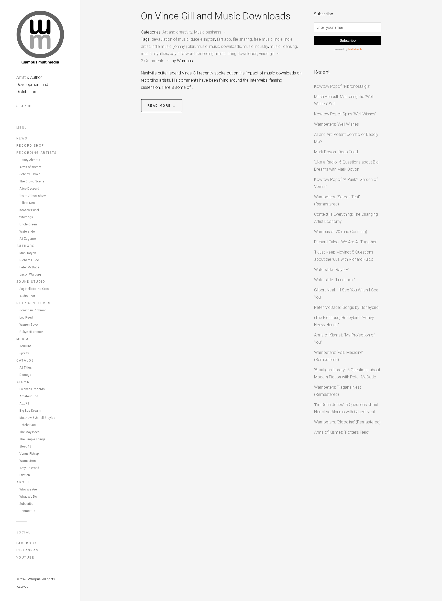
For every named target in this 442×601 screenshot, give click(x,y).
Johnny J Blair (29, 174)
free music (263, 39)
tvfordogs (26, 217)
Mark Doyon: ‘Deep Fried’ (336, 151)
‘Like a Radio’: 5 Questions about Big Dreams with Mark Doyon (346, 166)
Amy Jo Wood (29, 468)
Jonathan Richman (33, 310)
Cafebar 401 (28, 425)
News (21, 138)
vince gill (266, 53)
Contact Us (27, 511)
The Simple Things (32, 439)
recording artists (211, 53)
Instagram (27, 550)
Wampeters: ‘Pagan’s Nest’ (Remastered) (338, 391)
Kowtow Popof (29, 210)
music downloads (225, 46)
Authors (25, 246)
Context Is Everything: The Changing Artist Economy (346, 218)
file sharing (242, 39)
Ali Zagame (27, 239)
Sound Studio (31, 281)
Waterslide (27, 231)
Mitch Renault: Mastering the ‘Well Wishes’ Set (343, 100)
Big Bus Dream (30, 410)
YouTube (25, 346)
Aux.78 (24, 403)
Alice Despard (29, 188)
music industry (255, 46)
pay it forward (182, 53)
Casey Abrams (29, 160)
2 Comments (152, 60)
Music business (207, 32)
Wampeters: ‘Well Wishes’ (337, 124)
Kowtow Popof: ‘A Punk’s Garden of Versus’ (346, 183)
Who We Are (28, 489)
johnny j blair (184, 46)
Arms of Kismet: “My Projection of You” (344, 339)
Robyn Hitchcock (31, 332)
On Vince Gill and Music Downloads (215, 16)
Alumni (23, 382)
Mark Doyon (27, 253)
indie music (162, 46)
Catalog (25, 360)
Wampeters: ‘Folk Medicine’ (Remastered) (338, 356)
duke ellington (203, 39)
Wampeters (27, 461)
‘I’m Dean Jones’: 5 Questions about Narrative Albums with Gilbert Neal (346, 408)
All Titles (25, 367)
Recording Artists (36, 153)
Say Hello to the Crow (34, 289)
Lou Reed (26, 317)
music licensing (283, 46)
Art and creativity (177, 32)
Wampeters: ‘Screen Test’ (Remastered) (337, 200)
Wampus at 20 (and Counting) (340, 231)
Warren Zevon (29, 324)
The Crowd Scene (31, 181)
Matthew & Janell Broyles (37, 418)
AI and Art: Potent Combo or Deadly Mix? (346, 138)
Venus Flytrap (29, 453)
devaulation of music (170, 39)
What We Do (28, 496)
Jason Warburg (30, 274)
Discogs (25, 375)
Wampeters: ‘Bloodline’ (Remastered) (347, 422)
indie (278, 39)
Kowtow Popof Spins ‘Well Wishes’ (345, 114)
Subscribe (26, 504)
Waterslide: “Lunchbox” (334, 279)
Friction (24, 475)
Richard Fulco (29, 260)
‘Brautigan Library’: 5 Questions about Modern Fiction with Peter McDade (347, 373)
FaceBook (26, 543)
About (23, 482)
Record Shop (30, 145)
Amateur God (28, 396)
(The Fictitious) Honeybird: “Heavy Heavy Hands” (344, 321)
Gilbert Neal (27, 203)
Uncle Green (28, 224)
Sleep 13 (25, 446)
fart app (224, 39)
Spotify (24, 353)
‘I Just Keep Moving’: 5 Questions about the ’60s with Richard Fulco (343, 256)
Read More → (162, 105)
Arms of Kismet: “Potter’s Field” (342, 432)
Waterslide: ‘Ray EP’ (331, 269)
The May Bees (29, 432)
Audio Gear (27, 296)
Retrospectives (33, 303)
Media (22, 339)
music (202, 46)
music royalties (154, 53)
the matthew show (32, 196)
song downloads (242, 53)
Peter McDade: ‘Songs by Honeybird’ (346, 307)
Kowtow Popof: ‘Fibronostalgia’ (342, 86)
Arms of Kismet (30, 167)
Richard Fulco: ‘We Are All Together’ (345, 241)
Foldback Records (32, 389)
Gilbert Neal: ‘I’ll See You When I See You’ (346, 294)
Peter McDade (29, 267)
